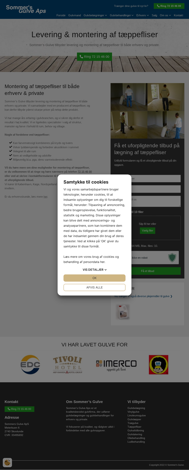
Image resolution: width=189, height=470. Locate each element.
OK (94, 278)
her (102, 262)
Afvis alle (94, 287)
